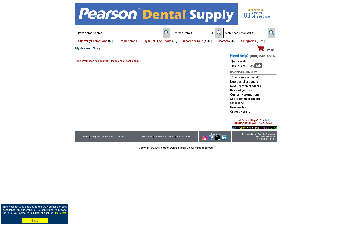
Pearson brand (240, 107)
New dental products (244, 81)
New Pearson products (245, 86)
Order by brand (240, 111)
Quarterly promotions (245, 94)
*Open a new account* (244, 77)
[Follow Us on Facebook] (211, 139)
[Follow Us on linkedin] (224, 139)
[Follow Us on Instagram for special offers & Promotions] (205, 139)
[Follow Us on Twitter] (217, 139)
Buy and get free (241, 90)
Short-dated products (245, 98)
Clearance (237, 103)
